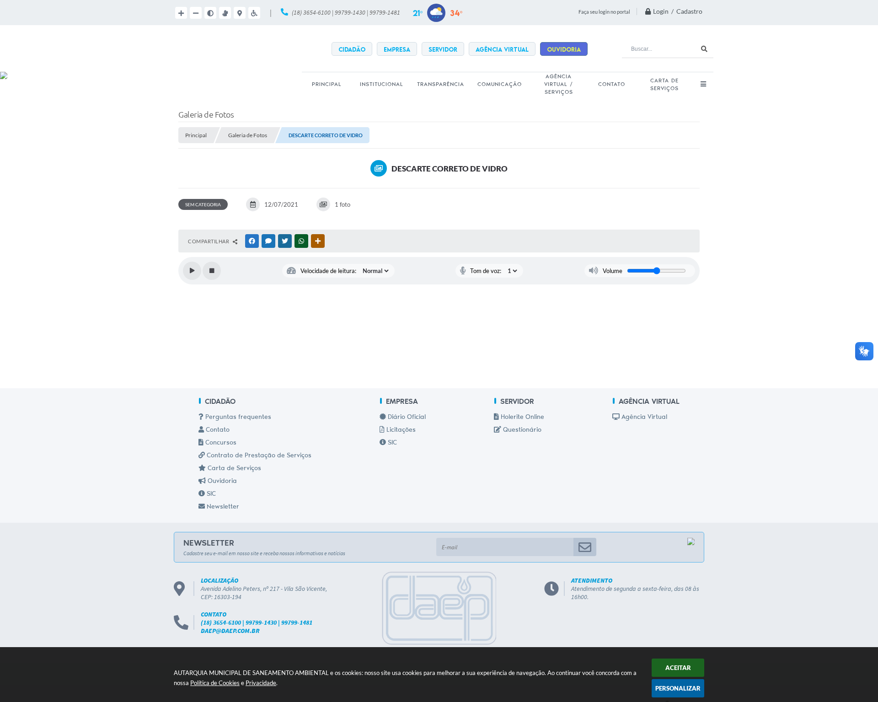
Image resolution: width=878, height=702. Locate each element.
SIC (210, 494)
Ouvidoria (221, 481)
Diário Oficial (406, 417)
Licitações (400, 430)
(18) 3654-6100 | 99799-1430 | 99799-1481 (346, 12)
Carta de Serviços (233, 469)
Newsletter (222, 507)
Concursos (219, 443)
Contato (217, 430)
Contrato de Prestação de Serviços (258, 456)
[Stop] (212, 271)
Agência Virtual (643, 417)
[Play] (192, 271)
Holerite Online (521, 417)
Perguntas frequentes (237, 417)
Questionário (521, 430)
